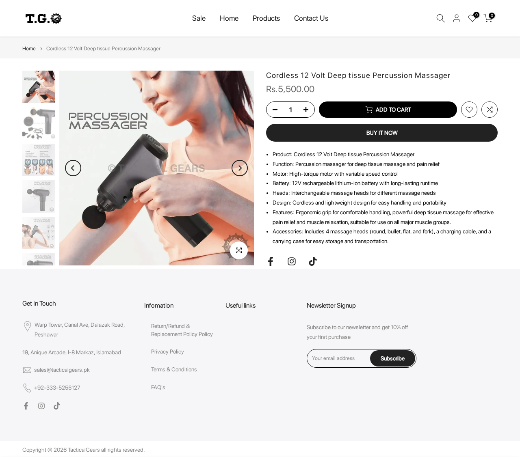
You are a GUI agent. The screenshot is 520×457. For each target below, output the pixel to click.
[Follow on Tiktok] (312, 261)
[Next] (240, 168)
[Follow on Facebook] (270, 261)
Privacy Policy (167, 351)
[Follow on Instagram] (291, 261)
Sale (199, 18)
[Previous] (73, 168)
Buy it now (382, 132)
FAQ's (158, 387)
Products (266, 18)
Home (229, 18)
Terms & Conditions (174, 369)
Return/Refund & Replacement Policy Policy (182, 330)
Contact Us (311, 18)
